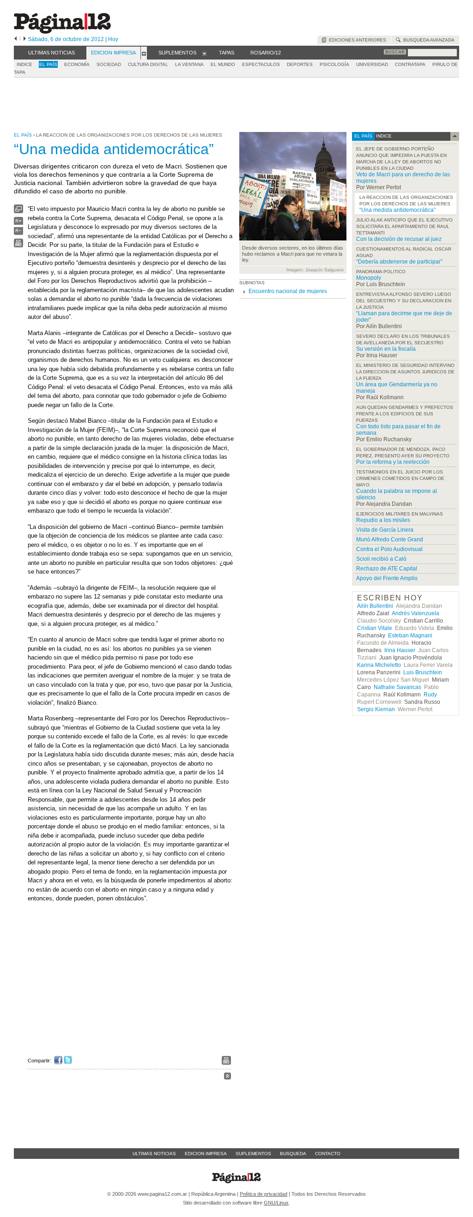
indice (383, 135)
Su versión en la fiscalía (386, 349)
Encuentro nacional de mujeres (288, 291)
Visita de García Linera (384, 530)
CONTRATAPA (410, 64)
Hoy (113, 39)
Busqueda (293, 1153)
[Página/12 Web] (62, 31)
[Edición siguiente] (24, 39)
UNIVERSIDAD (372, 64)
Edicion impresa (206, 1153)
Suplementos (253, 1153)
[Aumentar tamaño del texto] (18, 223)
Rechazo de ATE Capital (386, 568)
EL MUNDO (223, 64)
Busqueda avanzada (427, 39)
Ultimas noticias (154, 1153)
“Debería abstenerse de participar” (399, 261)
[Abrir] (144, 53)
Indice (24, 64)
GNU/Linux (276, 1202)
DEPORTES (300, 64)
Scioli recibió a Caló (381, 559)
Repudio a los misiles (383, 520)
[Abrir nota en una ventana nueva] (18, 211)
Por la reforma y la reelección (393, 462)
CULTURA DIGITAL (148, 64)
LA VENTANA (189, 64)
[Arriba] (227, 1077)
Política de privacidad (263, 1194)
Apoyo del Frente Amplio (387, 578)
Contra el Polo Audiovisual (389, 549)
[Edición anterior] (15, 39)
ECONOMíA (77, 64)
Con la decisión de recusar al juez (399, 239)
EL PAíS (48, 64)
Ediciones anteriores (356, 39)
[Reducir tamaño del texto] (18, 232)
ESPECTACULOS (261, 64)
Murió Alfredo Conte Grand (389, 539)
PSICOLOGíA (334, 64)
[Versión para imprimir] (18, 245)
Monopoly (368, 278)
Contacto (327, 1153)
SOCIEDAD (109, 64)
